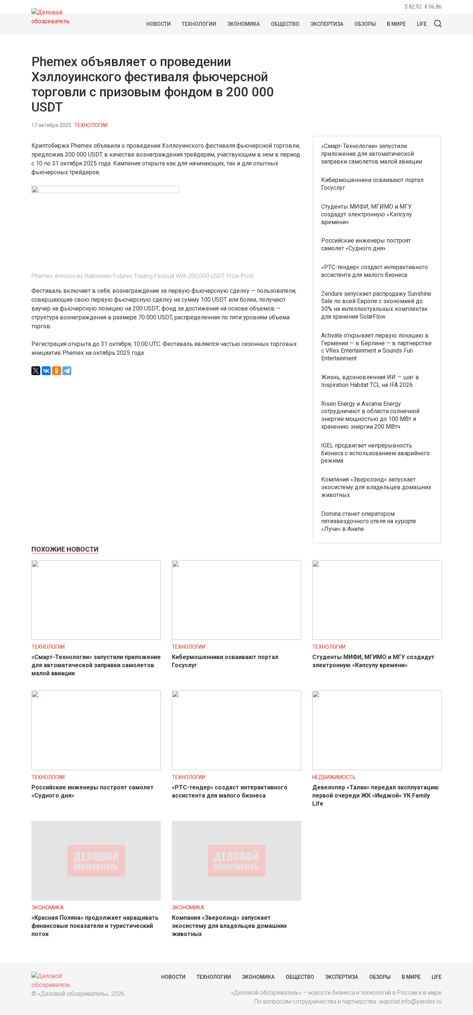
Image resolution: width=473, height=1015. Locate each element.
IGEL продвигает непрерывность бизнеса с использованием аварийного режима (375, 453)
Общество (285, 24)
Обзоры (365, 24)
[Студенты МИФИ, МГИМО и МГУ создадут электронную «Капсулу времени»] (377, 637)
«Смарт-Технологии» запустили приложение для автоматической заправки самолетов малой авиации (371, 154)
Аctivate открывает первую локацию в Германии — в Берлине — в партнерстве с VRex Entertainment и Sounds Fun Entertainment (376, 347)
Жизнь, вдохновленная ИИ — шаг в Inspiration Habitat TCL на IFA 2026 (370, 381)
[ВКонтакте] (46, 370)
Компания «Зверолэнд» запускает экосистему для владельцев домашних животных (376, 487)
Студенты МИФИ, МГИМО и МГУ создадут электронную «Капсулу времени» (366, 214)
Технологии (199, 24)
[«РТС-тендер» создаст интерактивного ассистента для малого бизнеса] (236, 768)
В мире (396, 24)
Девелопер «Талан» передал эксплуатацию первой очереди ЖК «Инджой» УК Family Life (375, 795)
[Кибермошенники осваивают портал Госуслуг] (236, 637)
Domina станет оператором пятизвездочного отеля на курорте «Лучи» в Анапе (368, 521)
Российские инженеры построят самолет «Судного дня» (366, 244)
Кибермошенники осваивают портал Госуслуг (372, 183)
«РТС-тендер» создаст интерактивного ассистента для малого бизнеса (374, 271)
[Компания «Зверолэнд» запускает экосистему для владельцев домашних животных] (236, 898)
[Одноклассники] (56, 370)
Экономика (243, 24)
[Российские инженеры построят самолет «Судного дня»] (96, 768)
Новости (158, 24)
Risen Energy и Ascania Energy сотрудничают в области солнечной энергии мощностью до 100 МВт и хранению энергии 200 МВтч (370, 415)
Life (422, 24)
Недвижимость (334, 777)
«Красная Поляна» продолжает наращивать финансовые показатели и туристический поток (95, 925)
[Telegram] (66, 370)
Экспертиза (326, 24)
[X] (35, 370)
